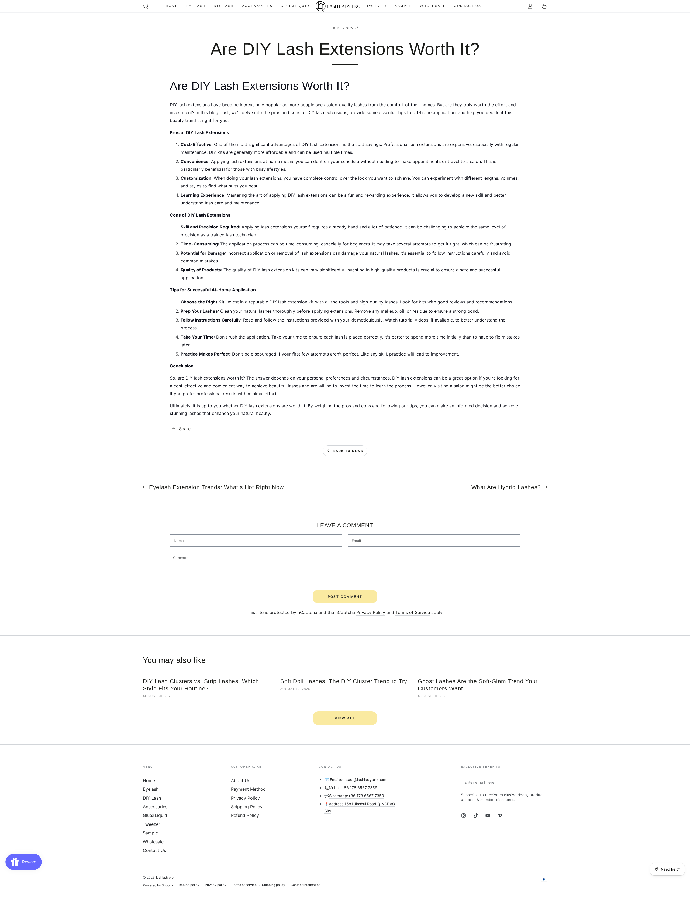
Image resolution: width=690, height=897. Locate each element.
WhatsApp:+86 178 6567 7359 (356, 795)
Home (337, 28)
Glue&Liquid (155, 815)
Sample (150, 832)
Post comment (345, 597)
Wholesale (153, 841)
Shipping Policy (247, 806)
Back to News (348, 451)
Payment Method (248, 789)
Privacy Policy (370, 612)
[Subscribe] (544, 782)
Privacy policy (215, 885)
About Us (240, 780)
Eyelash (150, 789)
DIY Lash (152, 798)
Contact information (305, 885)
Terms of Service (412, 612)
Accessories (155, 806)
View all (345, 718)
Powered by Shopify (158, 885)
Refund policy (189, 885)
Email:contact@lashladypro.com (358, 779)
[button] (146, 6)
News (351, 28)
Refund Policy (245, 815)
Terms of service (244, 885)
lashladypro (165, 877)
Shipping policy (273, 885)
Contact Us (154, 850)
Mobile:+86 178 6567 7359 (353, 787)
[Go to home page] (338, 6)
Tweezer (151, 824)
